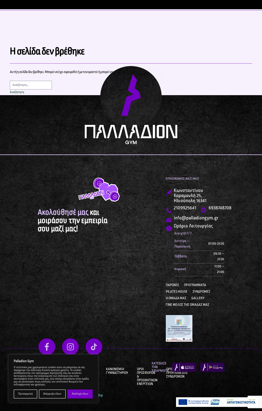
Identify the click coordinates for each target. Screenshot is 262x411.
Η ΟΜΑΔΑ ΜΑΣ (176, 298)
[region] (53, 378)
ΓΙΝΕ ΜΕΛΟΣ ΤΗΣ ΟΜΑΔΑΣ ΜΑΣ (187, 305)
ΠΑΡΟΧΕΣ (172, 285)
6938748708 (220, 208)
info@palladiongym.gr (196, 218)
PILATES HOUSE (176, 291)
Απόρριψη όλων (52, 394)
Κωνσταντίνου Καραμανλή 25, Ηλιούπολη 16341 (190, 195)
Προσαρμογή (25, 394)
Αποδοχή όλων (80, 394)
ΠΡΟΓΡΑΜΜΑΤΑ (195, 285)
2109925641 (185, 208)
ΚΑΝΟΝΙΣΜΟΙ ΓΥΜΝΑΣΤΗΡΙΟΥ (117, 371)
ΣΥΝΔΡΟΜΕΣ (201, 291)
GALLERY (197, 298)
